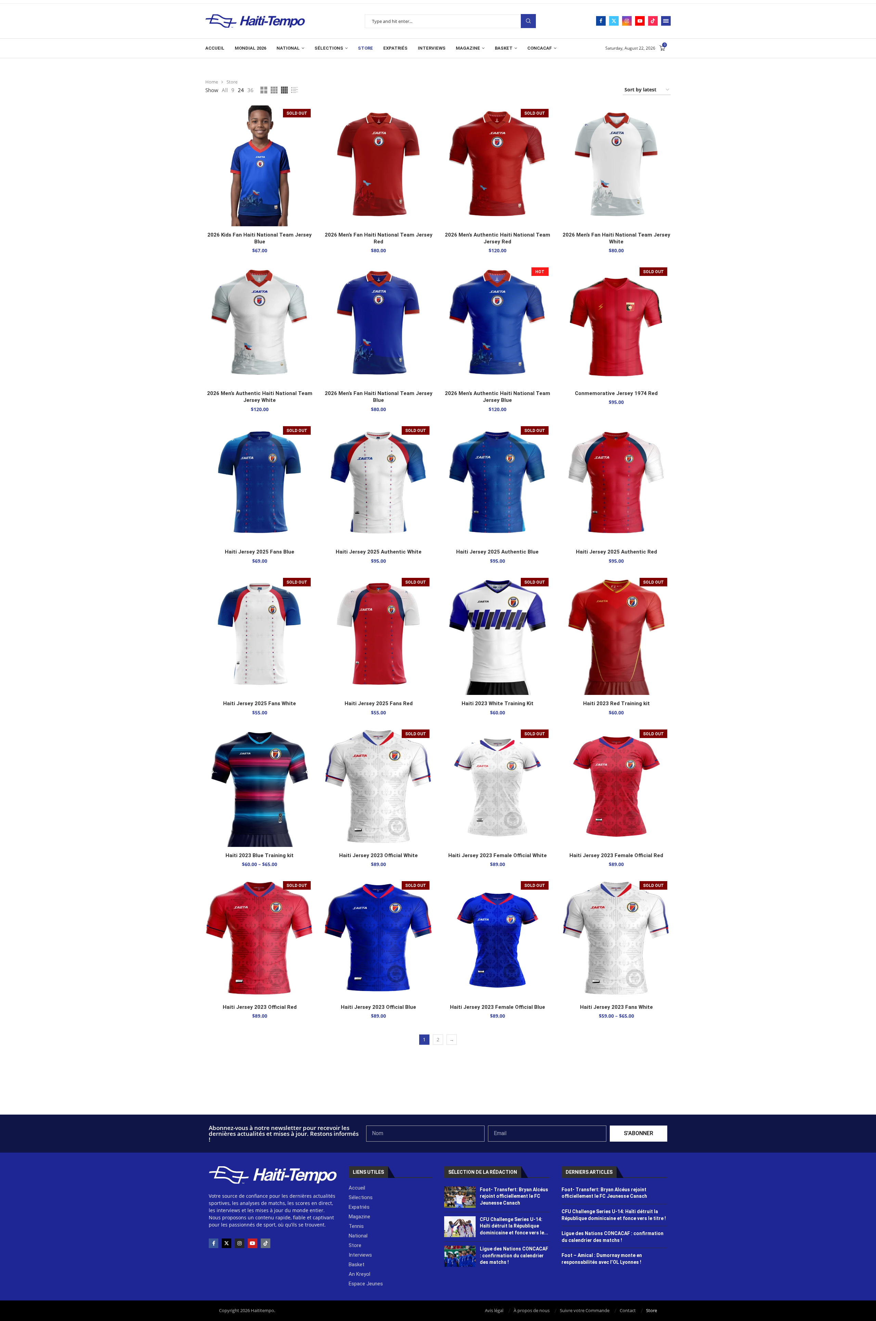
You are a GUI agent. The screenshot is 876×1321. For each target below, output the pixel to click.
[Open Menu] (666, 21)
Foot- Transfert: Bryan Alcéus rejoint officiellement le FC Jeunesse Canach (514, 1196)
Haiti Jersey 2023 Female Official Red (616, 855)
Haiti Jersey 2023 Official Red (260, 1007)
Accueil (214, 48)
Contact (628, 1310)
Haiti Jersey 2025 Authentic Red (616, 552)
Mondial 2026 (250, 48)
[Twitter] (614, 21)
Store (365, 48)
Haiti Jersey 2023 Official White (378, 855)
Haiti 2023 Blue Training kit (260, 855)
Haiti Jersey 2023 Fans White (616, 1007)
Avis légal (494, 1310)
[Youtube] (640, 21)
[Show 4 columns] (284, 90)
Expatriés (395, 48)
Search (528, 21)
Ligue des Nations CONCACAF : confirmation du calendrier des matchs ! (514, 1255)
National (288, 48)
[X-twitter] (226, 1243)
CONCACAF (539, 48)
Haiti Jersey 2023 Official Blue (378, 1007)
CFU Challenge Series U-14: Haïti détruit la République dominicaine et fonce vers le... (514, 1226)
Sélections (328, 48)
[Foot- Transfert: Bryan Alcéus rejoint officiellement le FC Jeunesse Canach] (460, 1197)
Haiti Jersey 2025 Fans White (259, 703)
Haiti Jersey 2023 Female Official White (497, 855)
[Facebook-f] (213, 1243)
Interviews (432, 48)
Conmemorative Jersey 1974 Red (616, 393)
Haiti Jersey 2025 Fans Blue (259, 552)
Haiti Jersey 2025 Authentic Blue (497, 552)
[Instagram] (627, 21)
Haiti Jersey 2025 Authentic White (379, 552)
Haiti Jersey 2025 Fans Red (379, 703)
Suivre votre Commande (584, 1310)
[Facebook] (601, 21)
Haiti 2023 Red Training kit (616, 703)
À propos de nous (532, 1310)
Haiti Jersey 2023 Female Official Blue (497, 1007)
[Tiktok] (653, 21)
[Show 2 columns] (263, 90)
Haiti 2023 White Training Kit (497, 703)
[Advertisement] (438, 1096)
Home (211, 82)
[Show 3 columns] (274, 90)
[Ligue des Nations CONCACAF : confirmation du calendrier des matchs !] (460, 1256)
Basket (504, 48)
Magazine (468, 48)
